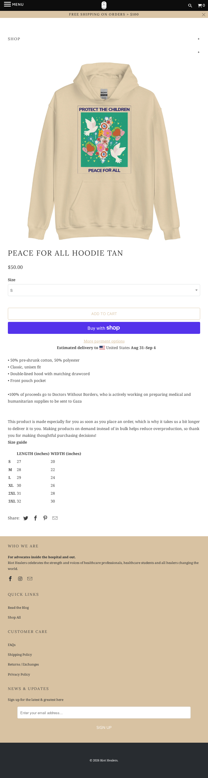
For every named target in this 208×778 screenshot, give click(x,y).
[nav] (14, 5)
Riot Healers (109, 760)
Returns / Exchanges (23, 664)
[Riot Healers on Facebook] (11, 578)
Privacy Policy (19, 674)
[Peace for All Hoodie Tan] (104, 152)
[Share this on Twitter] (25, 518)
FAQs (11, 644)
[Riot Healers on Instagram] (21, 578)
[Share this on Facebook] (34, 518)
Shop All (14, 617)
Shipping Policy (20, 654)
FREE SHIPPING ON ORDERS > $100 (104, 14)
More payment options (104, 341)
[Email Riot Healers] (30, 578)
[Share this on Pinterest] (44, 518)
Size (11, 279)
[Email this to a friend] (54, 518)
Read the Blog (18, 607)
